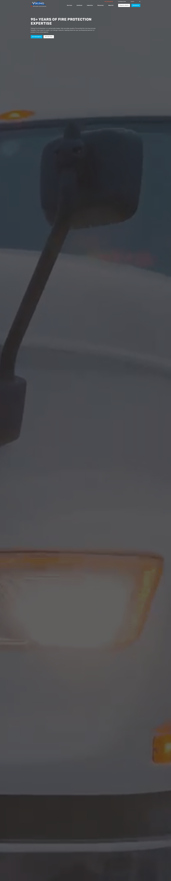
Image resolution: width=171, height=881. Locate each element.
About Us (110, 5)
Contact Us (136, 5)
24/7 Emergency (109, 1)
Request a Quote (124, 5)
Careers (132, 1)
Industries (90, 5)
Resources (101, 5)
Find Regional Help (122, 1)
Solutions (79, 5)
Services (69, 5)
